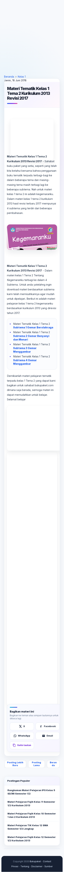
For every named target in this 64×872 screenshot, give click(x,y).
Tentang (24, 866)
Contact (47, 861)
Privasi (14, 866)
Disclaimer (36, 866)
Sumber (48, 866)
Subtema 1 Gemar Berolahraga (33, 327)
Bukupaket (35, 861)
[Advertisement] (32, 37)
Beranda (53, 764)
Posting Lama (36, 764)
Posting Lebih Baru (15, 764)
